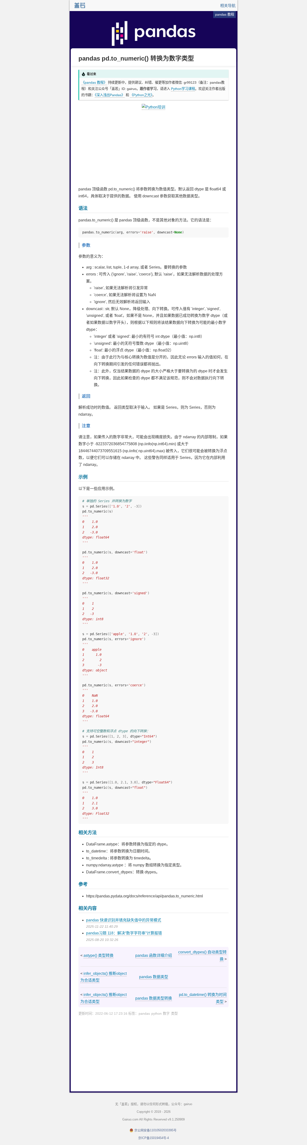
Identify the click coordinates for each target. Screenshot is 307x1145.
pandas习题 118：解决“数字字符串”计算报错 (124, 933)
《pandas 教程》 (94, 82)
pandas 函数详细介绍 (153, 955)
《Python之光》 (141, 95)
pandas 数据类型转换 (153, 998)
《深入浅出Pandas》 (110, 95)
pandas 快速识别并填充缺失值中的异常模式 (123, 920)
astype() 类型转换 (98, 955)
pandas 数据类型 (153, 977)
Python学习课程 (183, 89)
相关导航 (228, 6)
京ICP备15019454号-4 (153, 1138)
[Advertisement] (153, 148)
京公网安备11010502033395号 (155, 1130)
